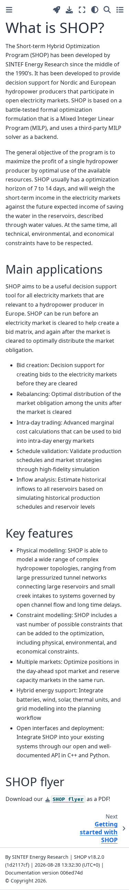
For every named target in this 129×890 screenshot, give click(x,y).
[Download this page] (69, 9)
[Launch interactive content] (56, 9)
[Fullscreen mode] (82, 9)
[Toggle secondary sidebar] (120, 9)
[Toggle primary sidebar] (9, 10)
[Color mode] (94, 9)
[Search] (107, 9)
